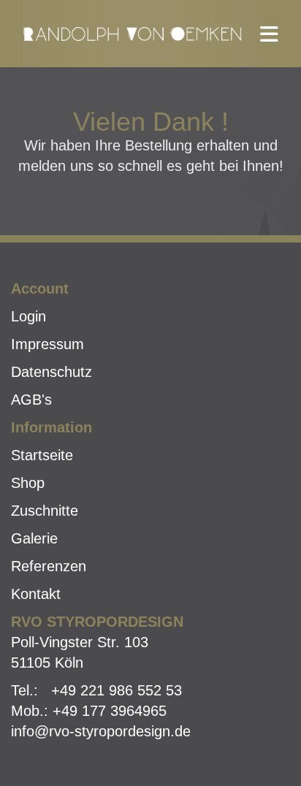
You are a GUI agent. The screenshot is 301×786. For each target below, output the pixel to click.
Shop (28, 483)
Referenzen (48, 566)
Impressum (47, 344)
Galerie (34, 538)
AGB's (31, 400)
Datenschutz (51, 372)
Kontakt (36, 594)
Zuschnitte (44, 511)
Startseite (42, 455)
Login (28, 316)
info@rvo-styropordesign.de (101, 731)
